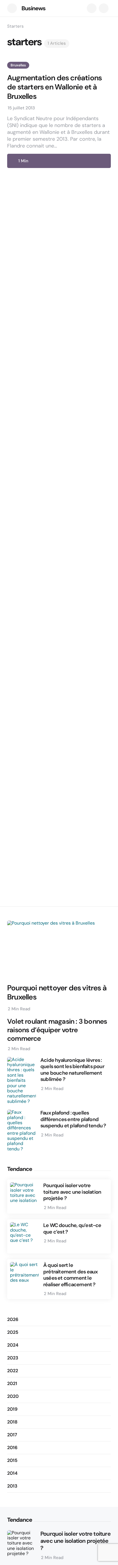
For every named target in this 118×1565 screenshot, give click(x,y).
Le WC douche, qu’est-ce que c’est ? (72, 1228)
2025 (12, 1332)
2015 (12, 1460)
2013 (12, 1486)
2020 (13, 1396)
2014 (12, 1473)
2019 (12, 1409)
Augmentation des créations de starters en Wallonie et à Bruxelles (54, 87)
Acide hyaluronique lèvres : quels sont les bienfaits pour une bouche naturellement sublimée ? (72, 1070)
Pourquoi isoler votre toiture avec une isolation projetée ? (72, 1192)
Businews (33, 8)
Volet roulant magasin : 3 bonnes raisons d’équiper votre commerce (57, 1030)
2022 (12, 1371)
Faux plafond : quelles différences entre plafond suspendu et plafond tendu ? (73, 1119)
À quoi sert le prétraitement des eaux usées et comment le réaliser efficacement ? (70, 1275)
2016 (12, 1448)
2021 (12, 1383)
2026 (12, 1319)
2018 (12, 1422)
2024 (12, 1345)
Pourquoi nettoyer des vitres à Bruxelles (57, 992)
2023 (12, 1358)
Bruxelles (18, 65)
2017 (12, 1435)
